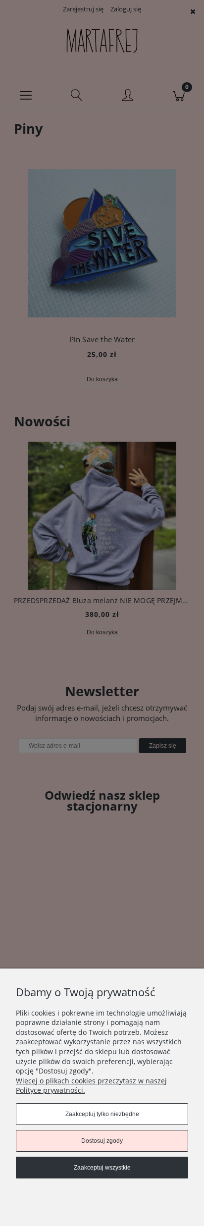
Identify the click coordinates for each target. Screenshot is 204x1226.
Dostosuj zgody (102, 1140)
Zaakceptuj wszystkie (102, 1167)
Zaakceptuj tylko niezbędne (102, 1114)
